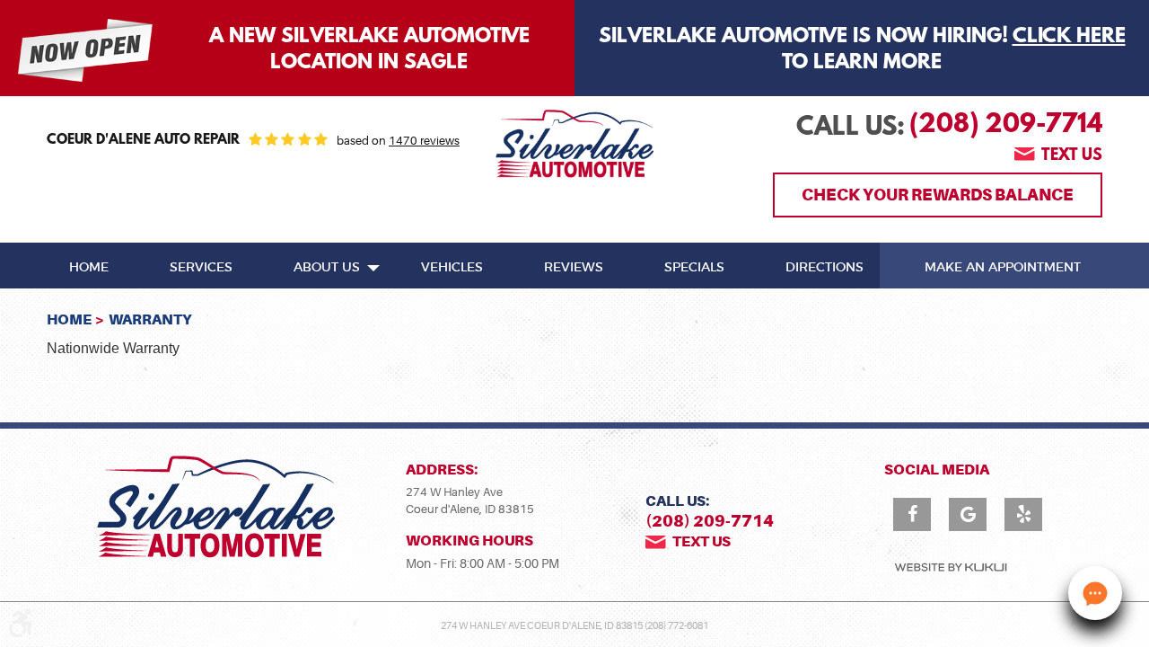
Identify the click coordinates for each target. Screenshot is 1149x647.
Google (968, 514)
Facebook (912, 514)
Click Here (1069, 37)
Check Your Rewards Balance (938, 194)
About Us (327, 267)
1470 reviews (424, 140)
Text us (1071, 156)
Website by (950, 567)
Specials (694, 267)
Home (89, 267)
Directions (824, 267)
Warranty (150, 319)
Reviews (573, 267)
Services (201, 267)
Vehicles (452, 267)
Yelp (1023, 514)
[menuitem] (89, 266)
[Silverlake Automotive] (574, 144)
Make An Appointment (1003, 267)
